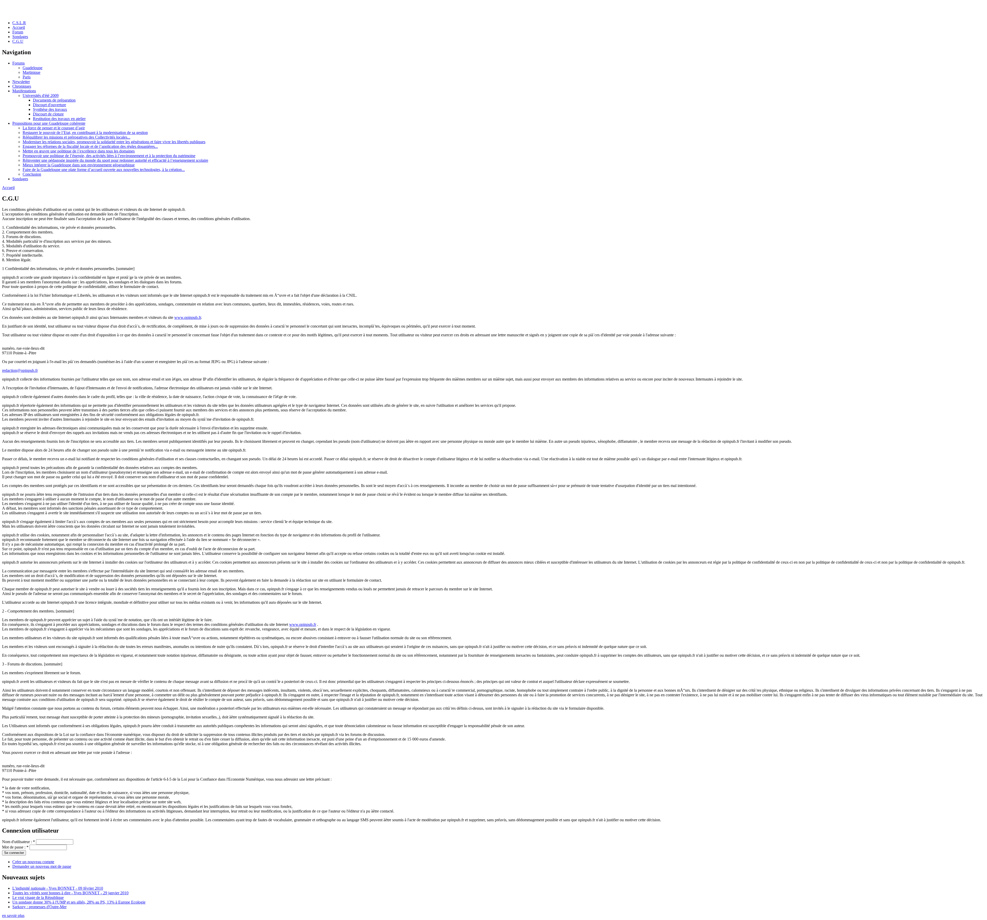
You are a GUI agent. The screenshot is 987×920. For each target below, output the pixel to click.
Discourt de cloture (48, 114)
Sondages (20, 36)
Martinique (31, 72)
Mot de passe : (15, 847)
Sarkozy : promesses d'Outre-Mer (39, 907)
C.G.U (17, 41)
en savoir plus (13, 915)
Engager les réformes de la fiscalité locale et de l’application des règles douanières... (90, 146)
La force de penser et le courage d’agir (54, 128)
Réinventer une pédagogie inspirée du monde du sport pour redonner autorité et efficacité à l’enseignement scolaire (115, 160)
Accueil (18, 27)
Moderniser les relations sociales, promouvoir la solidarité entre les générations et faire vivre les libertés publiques (114, 142)
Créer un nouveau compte (33, 862)
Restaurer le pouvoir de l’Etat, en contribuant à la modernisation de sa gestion (85, 132)
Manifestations (24, 91)
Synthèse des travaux (50, 109)
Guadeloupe (32, 68)
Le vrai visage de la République (38, 897)
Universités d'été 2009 (41, 95)
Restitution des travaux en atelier (59, 118)
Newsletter (21, 81)
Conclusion (32, 174)
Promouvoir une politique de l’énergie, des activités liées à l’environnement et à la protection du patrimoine (109, 156)
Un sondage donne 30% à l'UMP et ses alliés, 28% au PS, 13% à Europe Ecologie (78, 902)
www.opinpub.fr (187, 317)
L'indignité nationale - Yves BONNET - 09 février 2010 (57, 888)
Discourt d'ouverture (49, 105)
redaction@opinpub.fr (20, 370)
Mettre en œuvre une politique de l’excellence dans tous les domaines (79, 151)
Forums (18, 63)
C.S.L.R (19, 23)
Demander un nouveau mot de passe (41, 866)
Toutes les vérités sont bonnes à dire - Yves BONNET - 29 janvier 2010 (70, 893)
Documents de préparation (54, 100)
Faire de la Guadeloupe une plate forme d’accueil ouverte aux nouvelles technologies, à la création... (104, 169)
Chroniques (21, 86)
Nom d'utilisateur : (18, 842)
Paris (27, 77)
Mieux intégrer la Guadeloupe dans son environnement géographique (79, 165)
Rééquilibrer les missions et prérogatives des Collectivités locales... (76, 137)
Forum (17, 32)
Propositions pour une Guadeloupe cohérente (48, 123)
